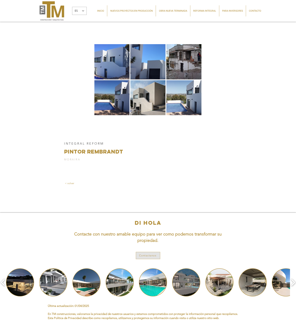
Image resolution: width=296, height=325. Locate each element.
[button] (20, 282)
